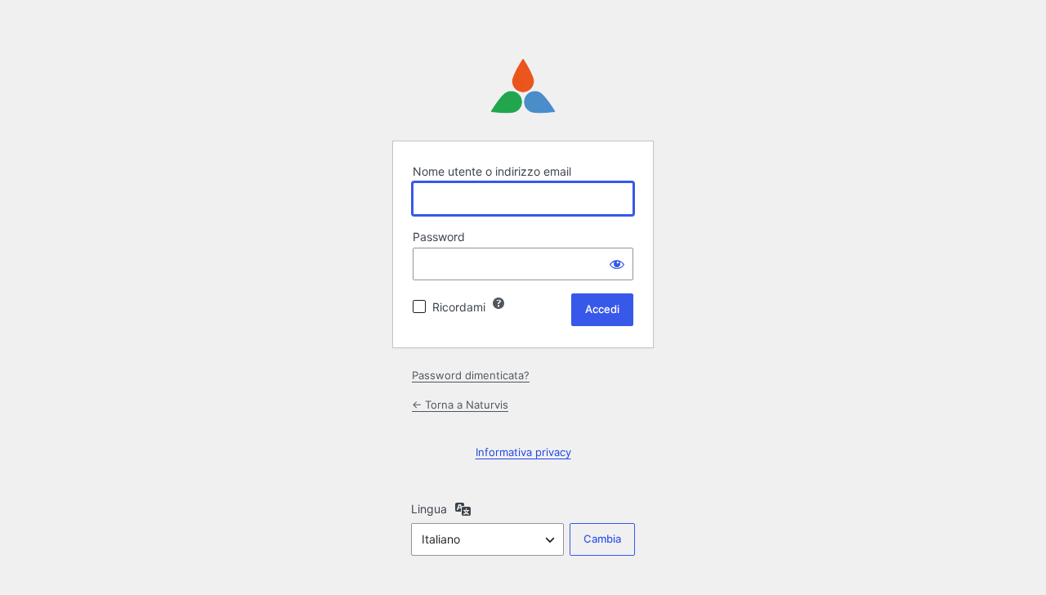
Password (439, 237)
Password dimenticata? (471, 375)
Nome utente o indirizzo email (492, 171)
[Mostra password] (617, 264)
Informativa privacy (523, 452)
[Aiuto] (498, 303)
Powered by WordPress (523, 86)
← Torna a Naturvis (460, 404)
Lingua (429, 509)
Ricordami (458, 307)
